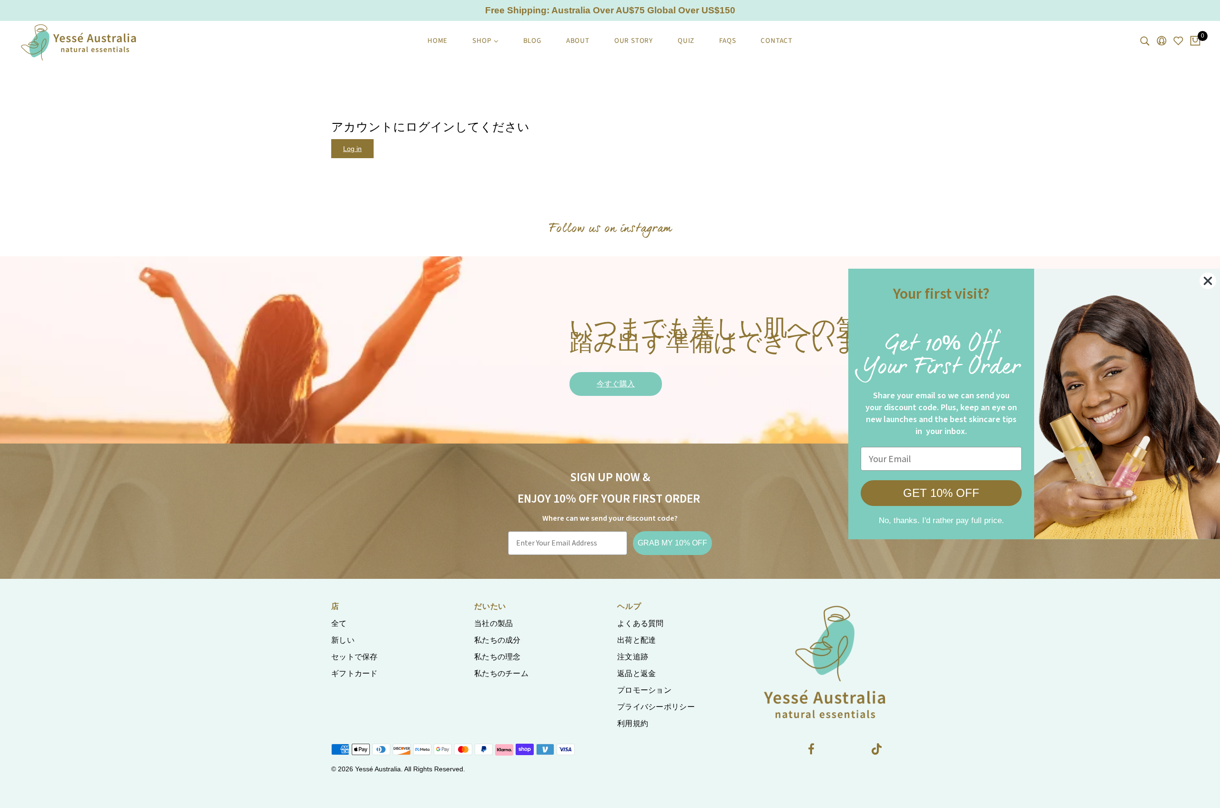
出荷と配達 (636, 640)
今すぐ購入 (616, 384)
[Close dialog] (1198, 281)
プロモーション (644, 690)
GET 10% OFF (932, 492)
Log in (352, 148)
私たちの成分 (497, 640)
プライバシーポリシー (656, 707)
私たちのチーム (501, 673)
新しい (343, 640)
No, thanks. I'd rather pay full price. (932, 520)
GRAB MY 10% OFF (672, 543)
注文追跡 (632, 657)
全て (339, 623)
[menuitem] (437, 41)
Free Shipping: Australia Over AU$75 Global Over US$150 (610, 10)
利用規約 (632, 723)
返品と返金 (636, 673)
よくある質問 (640, 623)
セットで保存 (354, 657)
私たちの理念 (497, 657)
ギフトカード (354, 673)
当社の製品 (493, 623)
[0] (1195, 41)
